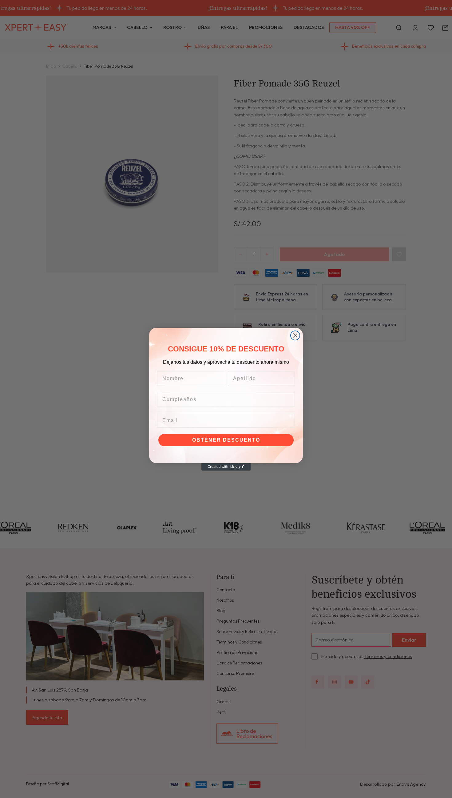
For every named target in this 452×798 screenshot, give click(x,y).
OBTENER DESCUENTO (226, 440)
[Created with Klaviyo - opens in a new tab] (226, 467)
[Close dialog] (295, 335)
